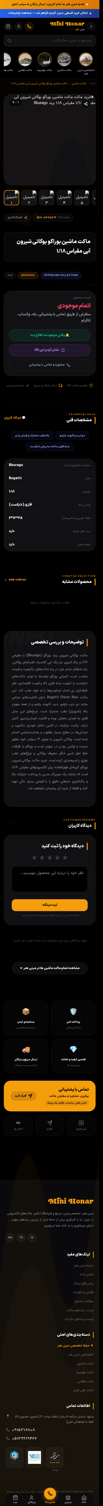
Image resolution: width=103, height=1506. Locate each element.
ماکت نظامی (85, 1381)
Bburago (28, 275)
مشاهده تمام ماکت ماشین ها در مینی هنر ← (50, 968)
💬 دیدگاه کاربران (15, 418)
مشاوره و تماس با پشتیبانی (47, 364)
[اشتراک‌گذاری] (86, 104)
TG (21, 1238)
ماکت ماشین (85, 1363)
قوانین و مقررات (83, 1292)
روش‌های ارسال (84, 1283)
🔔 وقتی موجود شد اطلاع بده (49, 335)
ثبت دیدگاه (49, 905)
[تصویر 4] (64, 197)
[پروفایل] (18, 26)
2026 (87, 1492)
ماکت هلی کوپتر (83, 1390)
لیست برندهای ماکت (80, 1310)
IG (32, 1238)
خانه (93, 84)
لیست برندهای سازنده (79, 1319)
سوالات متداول (84, 1301)
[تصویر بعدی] (12, 139)
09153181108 (23, 1430)
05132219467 (24, 1438)
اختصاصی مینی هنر (81, 1354)
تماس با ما (87, 1274)
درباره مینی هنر (84, 1265)
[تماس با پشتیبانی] (29, 26)
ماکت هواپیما (85, 1372)
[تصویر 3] (46, 197)
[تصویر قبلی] (87, 139)
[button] (50, 1096)
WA (10, 1238)
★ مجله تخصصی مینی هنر (75, 1345)
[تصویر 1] (11, 197)
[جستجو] (9, 41)
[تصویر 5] (82, 197)
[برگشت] (91, 26)
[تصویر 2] (29, 197)
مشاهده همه (17, 579)
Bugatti (15, 478)
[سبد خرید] (8, 26)
